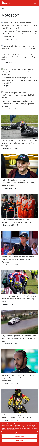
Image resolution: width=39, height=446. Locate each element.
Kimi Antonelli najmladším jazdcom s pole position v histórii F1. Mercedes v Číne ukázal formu (18, 57)
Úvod (2, 8)
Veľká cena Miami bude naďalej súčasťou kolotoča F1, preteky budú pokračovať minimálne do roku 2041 (19, 80)
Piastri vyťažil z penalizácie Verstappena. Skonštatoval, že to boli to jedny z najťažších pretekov (17, 103)
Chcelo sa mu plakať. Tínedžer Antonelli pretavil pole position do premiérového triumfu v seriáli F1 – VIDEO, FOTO (19, 33)
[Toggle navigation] (34, 3)
